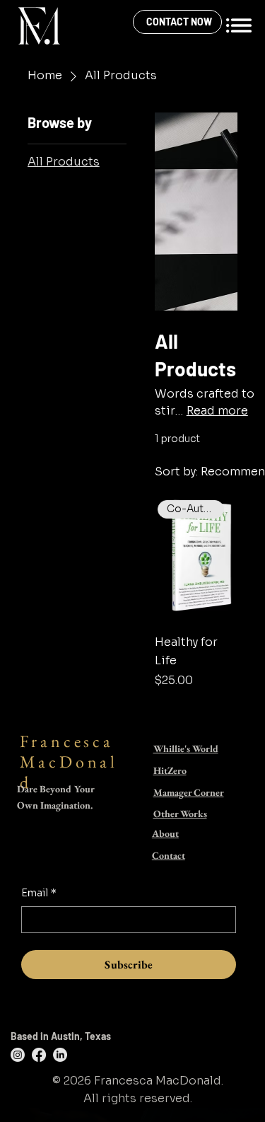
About (165, 833)
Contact (168, 855)
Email (39, 892)
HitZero (170, 770)
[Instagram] (18, 1055)
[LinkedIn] (60, 1055)
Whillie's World (185, 748)
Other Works (180, 813)
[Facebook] (39, 1055)
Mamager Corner (188, 792)
